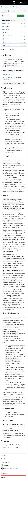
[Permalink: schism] (1, 55)
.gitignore (6, 32)
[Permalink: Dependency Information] (1, 71)
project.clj (6, 45)
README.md (7, 42)
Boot (12, 77)
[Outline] (26, 49)
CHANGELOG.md (8, 36)
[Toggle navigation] (2, 2)
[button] (24, 83)
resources (6, 23)
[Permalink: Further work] (1, 409)
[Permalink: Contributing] (1, 420)
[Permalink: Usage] (1, 195)
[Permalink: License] (1, 441)
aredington (6, 7)
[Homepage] (14, 2)
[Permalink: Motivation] (1, 88)
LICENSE (6, 39)
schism (13, 7)
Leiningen (5, 77)
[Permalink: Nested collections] (1, 313)
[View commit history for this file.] (24, 20)
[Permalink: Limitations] (1, 156)
